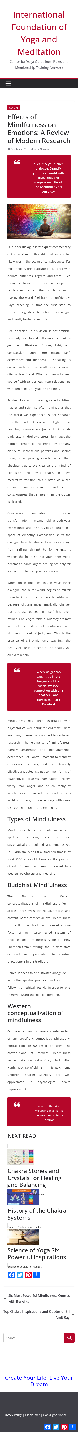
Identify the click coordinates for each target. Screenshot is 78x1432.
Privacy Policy (12, 1415)
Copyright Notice (55, 1415)
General (13, 107)
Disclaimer (32, 1415)
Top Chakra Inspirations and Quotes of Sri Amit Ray (36, 1314)
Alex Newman (42, 149)
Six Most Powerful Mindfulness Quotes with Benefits (39, 1298)
